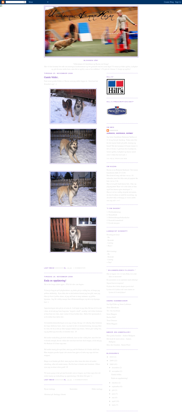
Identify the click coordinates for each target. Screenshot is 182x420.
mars (114, 405)
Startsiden (73, 389)
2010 (112, 357)
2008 (112, 364)
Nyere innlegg (49, 389)
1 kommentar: (79, 268)
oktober (115, 382)
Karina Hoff (111, 317)
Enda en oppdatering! (55, 280)
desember (116, 367)
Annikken (113, 130)
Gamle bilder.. (51, 77)
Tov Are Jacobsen (113, 310)
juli (113, 390)
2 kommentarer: (81, 380)
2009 (112, 360)
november (116, 371)
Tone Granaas (112, 320)
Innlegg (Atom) (60, 394)
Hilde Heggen (112, 323)
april (114, 401)
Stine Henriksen (113, 307)
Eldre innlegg (97, 389)
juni (113, 393)
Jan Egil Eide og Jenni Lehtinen (119, 304)
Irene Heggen (112, 314)
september (116, 386)
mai (113, 397)
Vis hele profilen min (117, 158)
